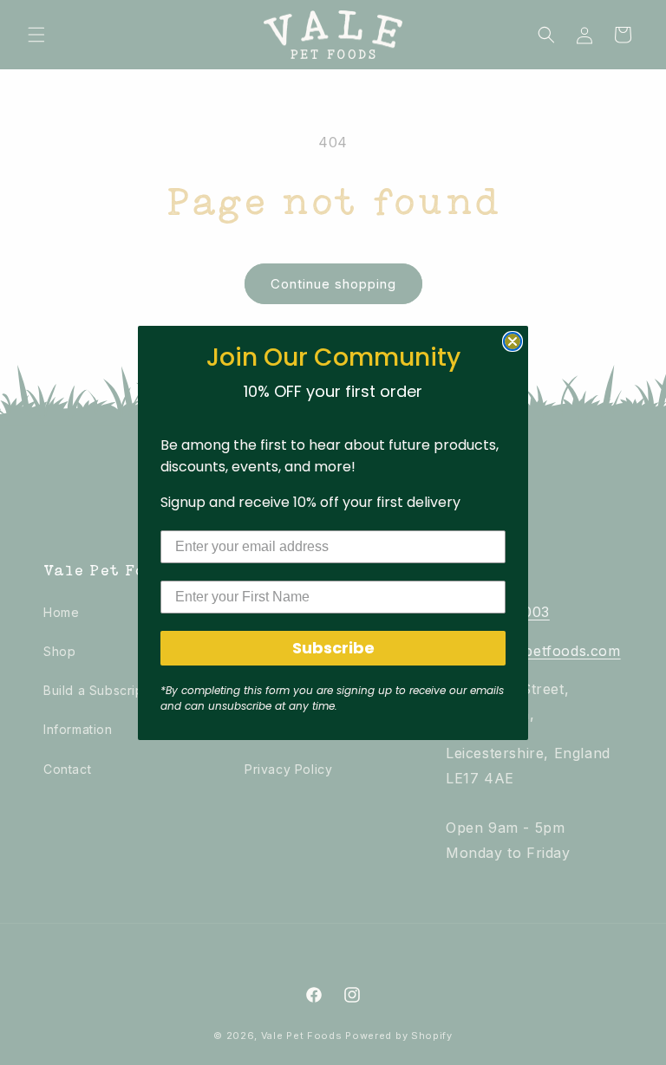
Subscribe (333, 648)
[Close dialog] (512, 341)
